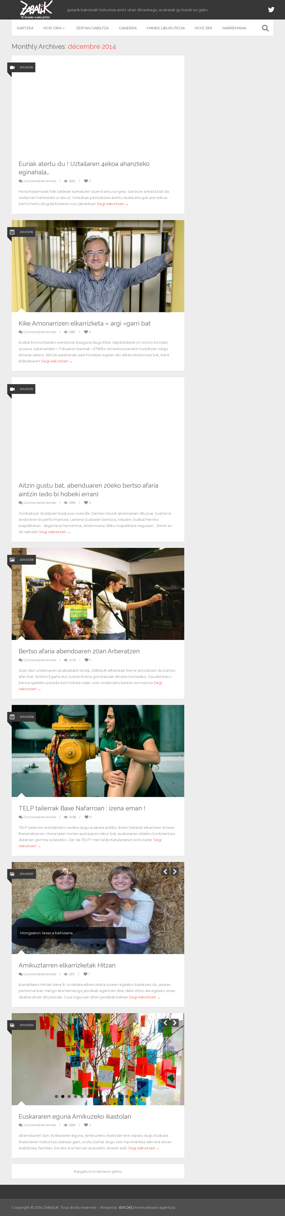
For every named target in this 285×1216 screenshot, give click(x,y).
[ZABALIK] (36, 10)
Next (175, 872)
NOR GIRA (52, 28)
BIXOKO (127, 1207)
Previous (165, 872)
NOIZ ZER (203, 28)
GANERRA (128, 28)
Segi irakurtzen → (113, 203)
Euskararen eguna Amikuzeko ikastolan (75, 1116)
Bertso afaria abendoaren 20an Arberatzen (79, 651)
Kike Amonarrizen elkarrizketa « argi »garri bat (85, 323)
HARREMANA (234, 28)
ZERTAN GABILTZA (92, 28)
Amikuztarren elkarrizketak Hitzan (67, 965)
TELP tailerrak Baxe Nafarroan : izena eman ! (82, 808)
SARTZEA (25, 28)
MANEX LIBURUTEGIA (166, 28)
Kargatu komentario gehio (98, 1171)
